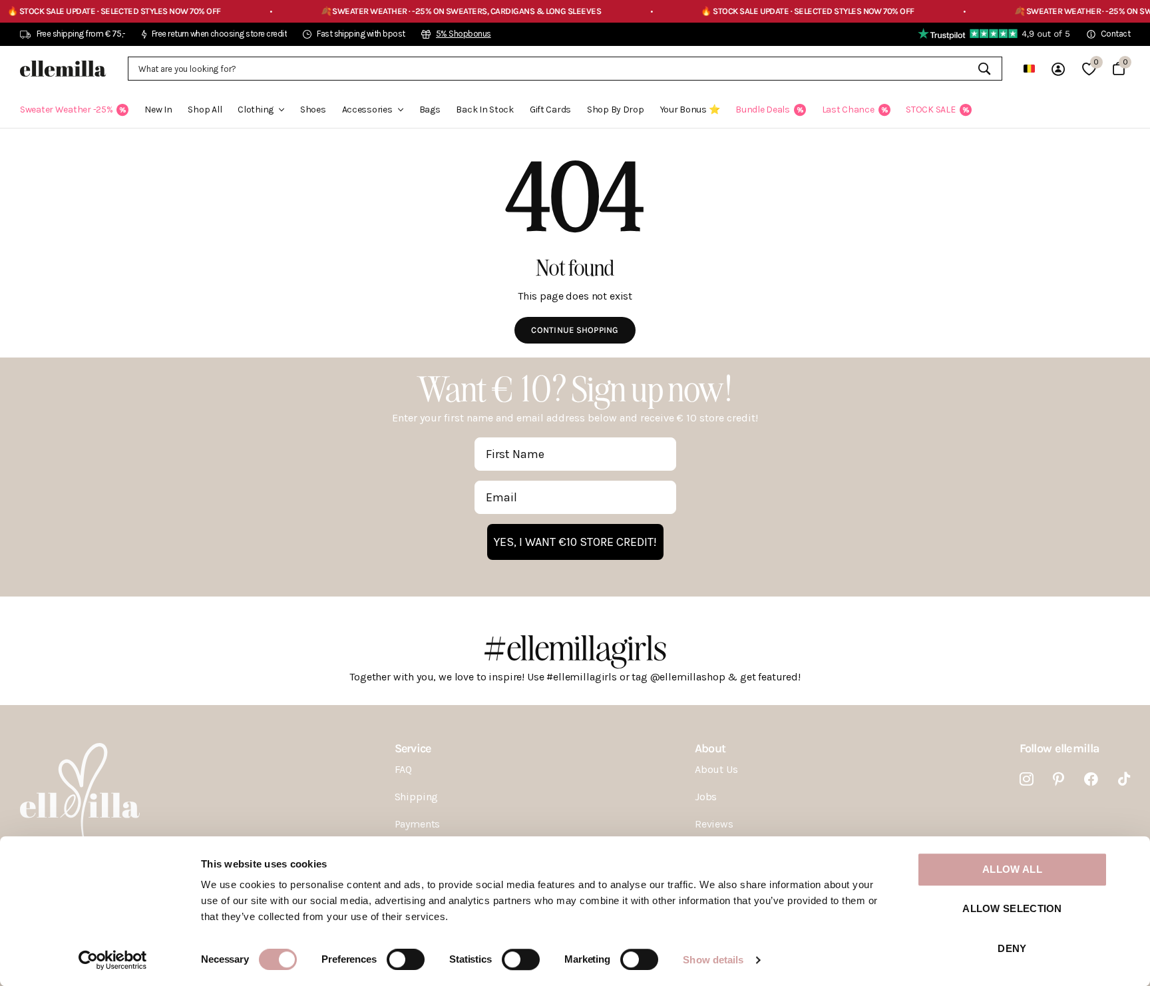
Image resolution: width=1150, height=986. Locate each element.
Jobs (706, 796)
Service (413, 748)
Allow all (1012, 869)
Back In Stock (484, 109)
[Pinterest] (1058, 779)
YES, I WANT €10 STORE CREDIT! (575, 542)
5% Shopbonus (463, 34)
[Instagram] (1027, 779)
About (710, 748)
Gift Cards (550, 109)
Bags (430, 109)
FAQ (404, 769)
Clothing (256, 109)
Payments (418, 824)
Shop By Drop (615, 109)
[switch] (406, 959)
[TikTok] (1124, 779)
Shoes (313, 109)
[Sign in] (1058, 69)
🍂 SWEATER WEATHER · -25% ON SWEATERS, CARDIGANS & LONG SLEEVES (431, 11)
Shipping (417, 796)
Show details (713, 959)
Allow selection (1012, 909)
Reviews (714, 824)
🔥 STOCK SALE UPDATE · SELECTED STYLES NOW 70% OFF (779, 11)
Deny (1012, 948)
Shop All (205, 109)
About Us (716, 769)
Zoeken (984, 69)
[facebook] (1091, 779)
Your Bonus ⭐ (690, 109)
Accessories (367, 109)
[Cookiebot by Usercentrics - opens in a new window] (113, 960)
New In (158, 109)
